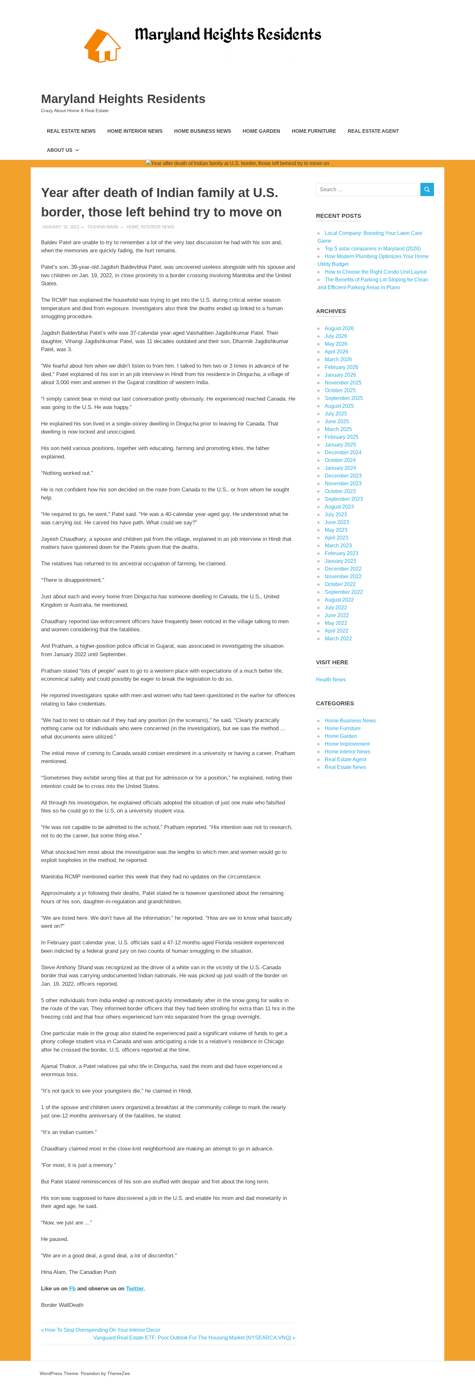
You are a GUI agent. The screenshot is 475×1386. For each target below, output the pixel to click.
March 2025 (338, 429)
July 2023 (336, 514)
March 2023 (338, 545)
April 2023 (336, 538)
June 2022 (337, 615)
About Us (59, 150)
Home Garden (261, 131)
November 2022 (343, 576)
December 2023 (343, 475)
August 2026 (339, 328)
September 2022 (344, 592)
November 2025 (343, 382)
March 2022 (338, 638)
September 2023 (344, 499)
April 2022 (336, 631)
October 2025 (340, 390)
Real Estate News (71, 131)
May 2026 (336, 344)
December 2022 (343, 569)
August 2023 (339, 506)
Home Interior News (135, 131)
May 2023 (336, 530)
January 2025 (340, 444)
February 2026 (341, 367)
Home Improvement (347, 744)
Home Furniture (314, 131)
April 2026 (336, 351)
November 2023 (343, 483)
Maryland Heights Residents (123, 99)
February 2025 (341, 437)
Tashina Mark (103, 227)
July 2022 (336, 607)
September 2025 (344, 398)
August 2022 (339, 600)
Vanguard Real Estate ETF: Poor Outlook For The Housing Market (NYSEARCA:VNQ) (192, 1337)
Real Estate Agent (373, 131)
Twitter (134, 1289)
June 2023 (337, 522)
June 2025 (337, 421)
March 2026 (338, 359)
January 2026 (340, 375)
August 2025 (339, 406)
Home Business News (202, 131)
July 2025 (336, 413)
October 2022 (340, 584)
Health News (331, 679)
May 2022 (336, 623)
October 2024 (340, 460)
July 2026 (336, 336)
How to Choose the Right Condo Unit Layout (376, 272)
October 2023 (340, 491)
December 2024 (343, 452)
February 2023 (341, 553)
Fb (72, 1289)
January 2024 (340, 468)
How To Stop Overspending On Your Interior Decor (102, 1330)
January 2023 (340, 561)
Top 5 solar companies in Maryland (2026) (373, 248)
